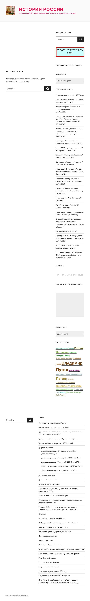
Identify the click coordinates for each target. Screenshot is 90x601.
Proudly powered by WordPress (16, 596)
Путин (61, 378)
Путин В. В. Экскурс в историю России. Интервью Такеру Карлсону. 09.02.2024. (69, 190)
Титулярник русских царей (49, 567)
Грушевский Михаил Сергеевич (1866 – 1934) (56, 443)
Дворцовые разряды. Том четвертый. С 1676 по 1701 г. (62, 466)
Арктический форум (64, 389)
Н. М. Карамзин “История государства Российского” (58, 523)
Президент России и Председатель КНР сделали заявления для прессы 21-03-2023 (70, 238)
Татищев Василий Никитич (49, 562)
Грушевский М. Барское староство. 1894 (54, 427)
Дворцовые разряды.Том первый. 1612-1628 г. (58, 470)
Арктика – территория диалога (69, 374)
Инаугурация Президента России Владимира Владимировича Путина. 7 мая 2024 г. (70, 171)
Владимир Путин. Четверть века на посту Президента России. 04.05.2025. (69, 109)
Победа (62, 392)
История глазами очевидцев (49, 484)
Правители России (46, 540)
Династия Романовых (47, 475)
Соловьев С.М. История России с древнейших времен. (59, 554)
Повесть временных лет (48, 536)
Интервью (62, 352)
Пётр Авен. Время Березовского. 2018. (53, 527)
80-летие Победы (73, 392)
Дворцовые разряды (46, 448)
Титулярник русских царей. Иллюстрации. (54, 576)
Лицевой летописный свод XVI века (52, 518)
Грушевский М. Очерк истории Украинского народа (58, 439)
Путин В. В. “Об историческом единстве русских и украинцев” (62, 549)
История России (41, 9)
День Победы (74, 370)
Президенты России (69, 385)
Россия (78, 348)
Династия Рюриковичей (47, 480)
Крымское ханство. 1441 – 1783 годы (70, 95)
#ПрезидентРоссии (64, 358)
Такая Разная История (47, 558)
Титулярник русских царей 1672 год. (52, 571)
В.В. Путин (60, 395)
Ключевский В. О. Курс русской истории (53, 496)
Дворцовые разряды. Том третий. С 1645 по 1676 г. (60, 462)
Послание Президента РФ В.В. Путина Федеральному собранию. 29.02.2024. (69, 181)
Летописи (42, 514)
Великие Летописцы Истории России (52, 423)
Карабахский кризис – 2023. (66, 231)
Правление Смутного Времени (50, 545)
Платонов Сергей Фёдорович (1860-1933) (55, 532)
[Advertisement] (28, 50)
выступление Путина (65, 348)
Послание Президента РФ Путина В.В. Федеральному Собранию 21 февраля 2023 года (69, 255)
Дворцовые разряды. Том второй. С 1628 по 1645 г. (60, 458)
